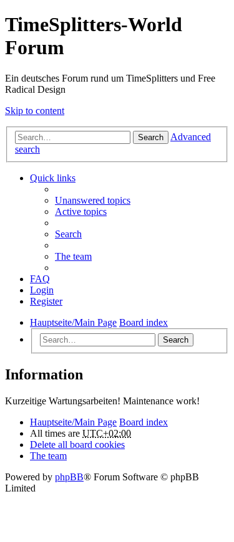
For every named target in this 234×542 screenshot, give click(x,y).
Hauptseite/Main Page (73, 422)
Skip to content (34, 110)
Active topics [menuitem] (81, 211)
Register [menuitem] (46, 301)
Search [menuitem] (68, 234)
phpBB (69, 477)
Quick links (53, 178)
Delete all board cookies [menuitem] (77, 444)
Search (150, 137)
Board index (143, 422)
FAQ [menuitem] (40, 278)
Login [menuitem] (42, 290)
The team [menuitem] (73, 256)
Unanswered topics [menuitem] (92, 200)
